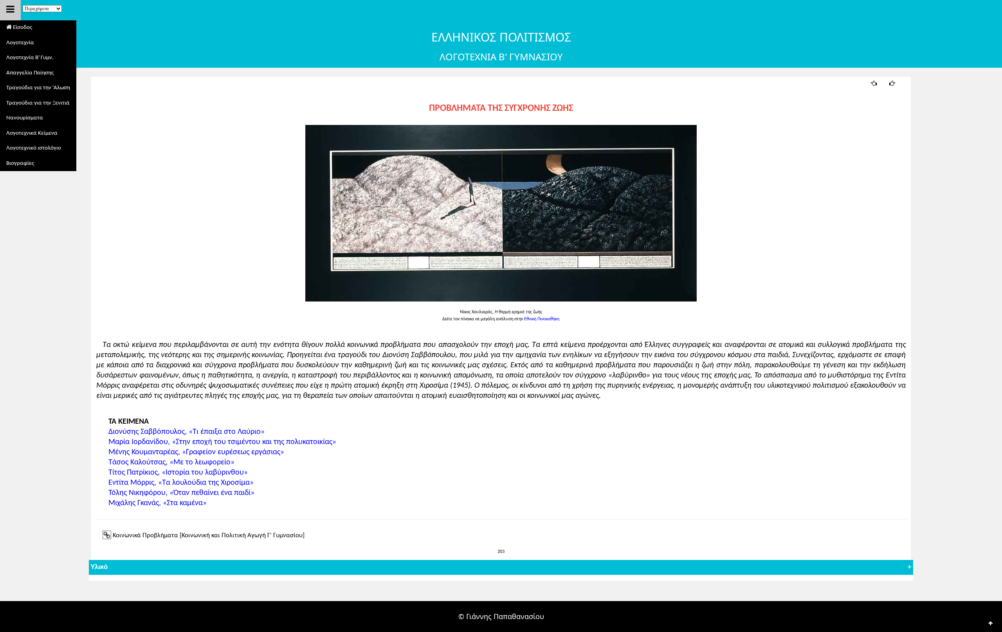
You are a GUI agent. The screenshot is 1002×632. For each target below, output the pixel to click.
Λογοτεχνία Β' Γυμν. (30, 58)
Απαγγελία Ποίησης (30, 73)
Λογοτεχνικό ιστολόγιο (33, 148)
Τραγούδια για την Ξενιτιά (38, 103)
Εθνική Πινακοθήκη (541, 319)
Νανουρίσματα (24, 118)
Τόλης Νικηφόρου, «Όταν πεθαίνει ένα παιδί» (178, 493)
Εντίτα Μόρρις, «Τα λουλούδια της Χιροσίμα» (178, 483)
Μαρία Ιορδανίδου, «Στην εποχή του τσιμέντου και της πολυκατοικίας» (219, 442)
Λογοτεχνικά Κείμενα (32, 133)
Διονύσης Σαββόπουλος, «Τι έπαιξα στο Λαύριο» (184, 432)
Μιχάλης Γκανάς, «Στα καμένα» (155, 503)
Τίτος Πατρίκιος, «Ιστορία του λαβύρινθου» (175, 473)
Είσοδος (22, 28)
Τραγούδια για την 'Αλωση (38, 88)
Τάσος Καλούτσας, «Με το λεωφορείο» (168, 462)
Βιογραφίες (20, 163)
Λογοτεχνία (20, 43)
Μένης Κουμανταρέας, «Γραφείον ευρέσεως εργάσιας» (193, 452)
